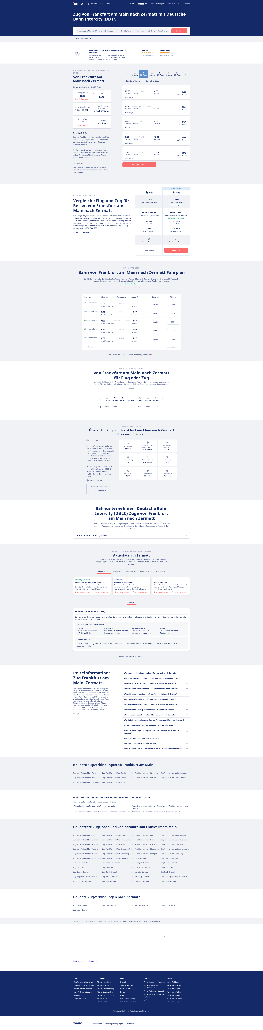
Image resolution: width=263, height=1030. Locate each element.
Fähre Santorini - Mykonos (154, 982)
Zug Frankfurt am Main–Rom (143, 840)
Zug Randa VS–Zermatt (140, 905)
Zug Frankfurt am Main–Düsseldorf (116, 849)
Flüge (101, 4)
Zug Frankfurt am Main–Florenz (85, 849)
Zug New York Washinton (84, 982)
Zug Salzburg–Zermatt (140, 876)
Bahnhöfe (77, 995)
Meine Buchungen (157, 4)
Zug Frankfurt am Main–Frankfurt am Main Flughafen (123, 840)
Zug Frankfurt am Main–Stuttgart (174, 773)
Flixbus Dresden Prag (105, 989)
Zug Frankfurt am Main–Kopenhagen (87, 858)
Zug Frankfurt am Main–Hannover (115, 858)
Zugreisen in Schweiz (94, 921)
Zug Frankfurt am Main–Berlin (114, 773)
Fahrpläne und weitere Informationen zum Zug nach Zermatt (156, 812)
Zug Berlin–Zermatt (139, 858)
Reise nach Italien (174, 995)
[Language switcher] (142, 3)
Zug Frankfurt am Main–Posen (114, 778)
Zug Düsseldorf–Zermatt (141, 867)
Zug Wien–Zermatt (109, 867)
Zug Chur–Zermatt (109, 905)
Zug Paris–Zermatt (80, 863)
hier (152, 355)
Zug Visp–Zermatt (80, 905)
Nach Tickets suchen (82, 99)
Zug (87, 4)
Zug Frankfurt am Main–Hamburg (86, 782)
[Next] (185, 74)
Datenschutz (131, 1024)
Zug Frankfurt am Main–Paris (84, 773)
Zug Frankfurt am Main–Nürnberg (115, 853)
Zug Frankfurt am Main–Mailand (85, 844)
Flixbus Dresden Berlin (106, 992)
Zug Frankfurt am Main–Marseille (144, 778)
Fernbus (94, 4)
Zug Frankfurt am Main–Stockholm (145, 849)
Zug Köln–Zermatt (80, 867)
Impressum (97, 1024)
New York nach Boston (83, 992)
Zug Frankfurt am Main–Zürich (114, 782)
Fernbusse (101, 978)
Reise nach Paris (173, 989)
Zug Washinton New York (84, 985)
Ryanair (123, 982)
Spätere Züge (172, 347)
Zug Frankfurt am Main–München (115, 835)
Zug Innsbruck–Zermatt (82, 881)
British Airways (126, 989)
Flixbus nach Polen (104, 982)
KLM (122, 995)
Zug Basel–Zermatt (109, 872)
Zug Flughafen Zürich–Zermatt (85, 876)
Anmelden (186, 4)
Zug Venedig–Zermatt (140, 872)
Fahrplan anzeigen (82, 125)
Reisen (169, 978)
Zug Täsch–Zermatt (80, 910)
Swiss (122, 992)
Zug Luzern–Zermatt (168, 881)
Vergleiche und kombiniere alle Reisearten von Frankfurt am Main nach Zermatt (160, 807)
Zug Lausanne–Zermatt (140, 881)
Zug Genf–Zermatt (168, 872)
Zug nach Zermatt (112, 921)
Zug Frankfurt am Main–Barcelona (145, 844)
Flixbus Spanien (103, 985)
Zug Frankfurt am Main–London (85, 840)
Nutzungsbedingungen (114, 1024)
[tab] (132, 81)
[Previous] (100, 399)
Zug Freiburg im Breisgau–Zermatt (174, 876)
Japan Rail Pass (173, 982)
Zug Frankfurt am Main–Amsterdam (175, 849)
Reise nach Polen (174, 992)
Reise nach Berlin (174, 985)
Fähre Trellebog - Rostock (154, 991)
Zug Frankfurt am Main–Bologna (144, 853)
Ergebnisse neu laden (130, 288)
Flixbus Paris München (106, 995)
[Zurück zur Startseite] (79, 3)
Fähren (108, 4)
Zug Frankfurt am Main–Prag (172, 853)
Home (75, 921)
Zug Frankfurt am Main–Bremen (173, 778)
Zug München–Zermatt (170, 858)
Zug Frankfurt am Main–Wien (172, 844)
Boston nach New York (83, 989)
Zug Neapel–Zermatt (81, 872)
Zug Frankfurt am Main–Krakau (85, 778)
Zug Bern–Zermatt (109, 881)
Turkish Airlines (126, 985)
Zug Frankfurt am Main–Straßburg (145, 773)
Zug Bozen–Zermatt (110, 876)
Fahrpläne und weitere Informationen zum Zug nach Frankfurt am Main (102, 812)
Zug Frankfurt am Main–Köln (113, 844)
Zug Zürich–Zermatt (168, 867)
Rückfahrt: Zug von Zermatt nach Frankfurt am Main (94, 806)
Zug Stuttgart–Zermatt (140, 863)
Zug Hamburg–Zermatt (111, 863)
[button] (127, 30)
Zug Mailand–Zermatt (169, 863)
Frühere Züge (91, 347)
